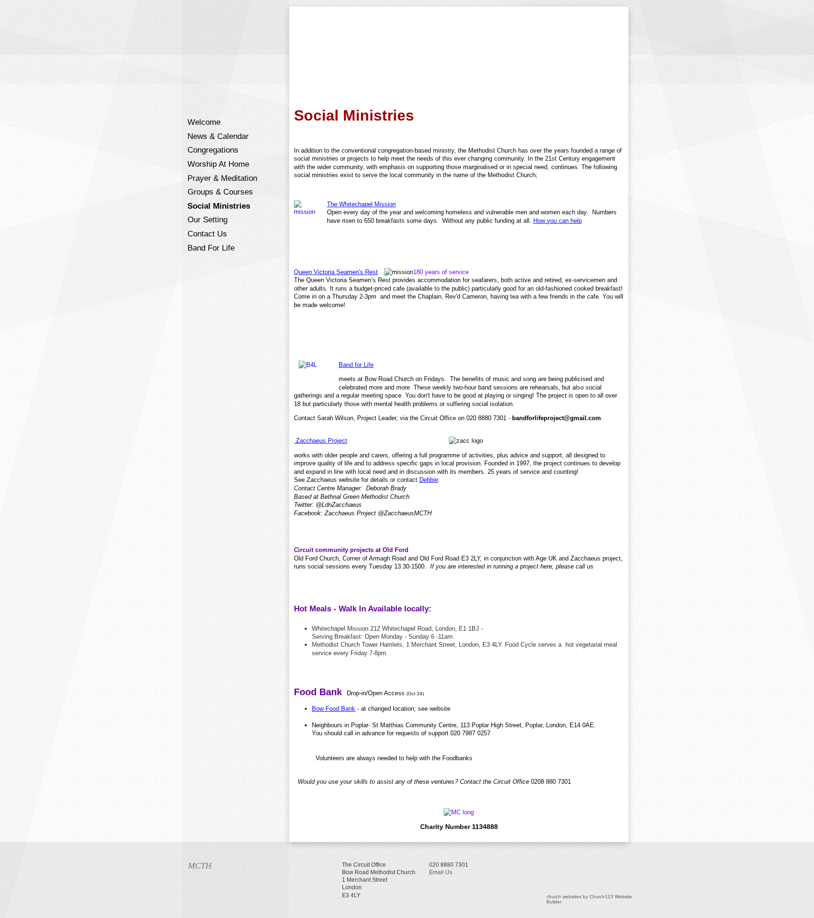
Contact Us (207, 233)
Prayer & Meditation (222, 178)
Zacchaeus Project (320, 440)
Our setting (207, 219)
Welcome (203, 122)
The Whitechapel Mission (361, 204)
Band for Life (211, 248)
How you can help (557, 220)
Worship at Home (218, 164)
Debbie (428, 479)
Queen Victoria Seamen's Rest (336, 272)
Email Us (440, 872)
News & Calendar (218, 136)
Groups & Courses (220, 191)
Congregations (212, 150)
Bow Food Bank (333, 708)
